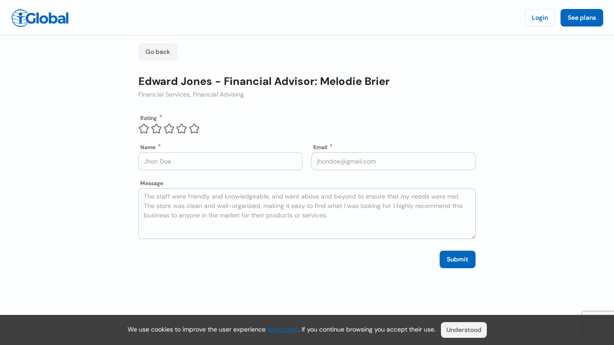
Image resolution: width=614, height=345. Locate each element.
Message (151, 183)
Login (540, 17)
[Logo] (40, 18)
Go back (158, 52)
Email (320, 147)
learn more (282, 329)
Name (148, 147)
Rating (148, 118)
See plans (582, 17)
